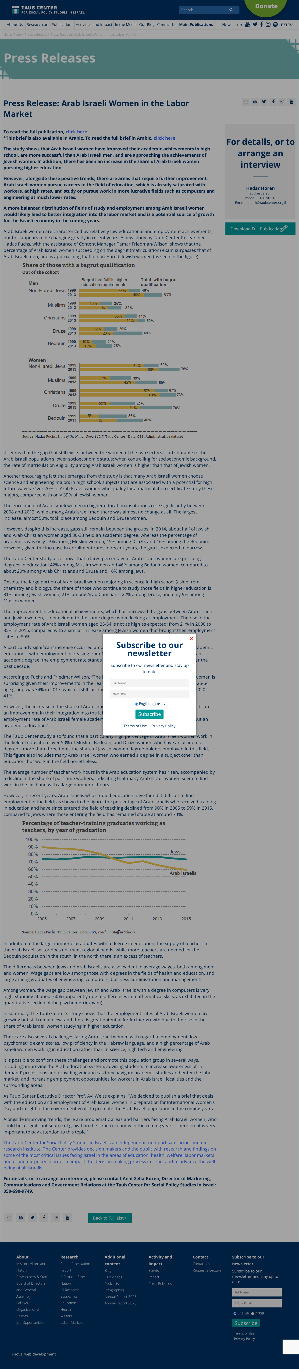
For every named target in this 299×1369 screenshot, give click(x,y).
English (144, 703)
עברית (161, 703)
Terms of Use (135, 725)
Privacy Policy (163, 725)
